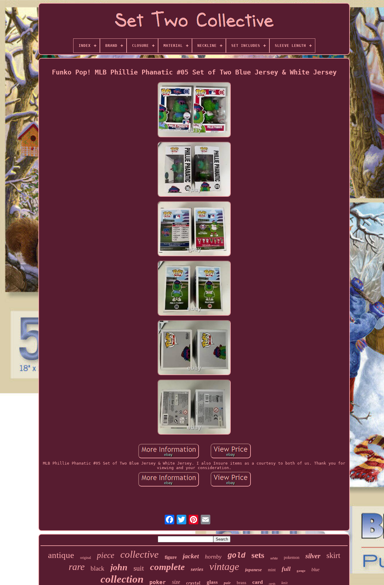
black (97, 568)
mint (272, 570)
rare (77, 566)
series (197, 569)
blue (315, 569)
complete (167, 567)
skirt (333, 555)
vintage (224, 566)
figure (171, 557)
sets (257, 555)
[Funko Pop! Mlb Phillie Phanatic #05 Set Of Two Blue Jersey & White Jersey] (194, 110)
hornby (213, 556)
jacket (191, 556)
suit (139, 568)
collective (139, 554)
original (85, 558)
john (119, 567)
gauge (301, 570)
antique (61, 555)
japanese (253, 569)
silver (312, 556)
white (274, 558)
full (286, 568)
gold (236, 555)
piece (105, 555)
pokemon (291, 557)
